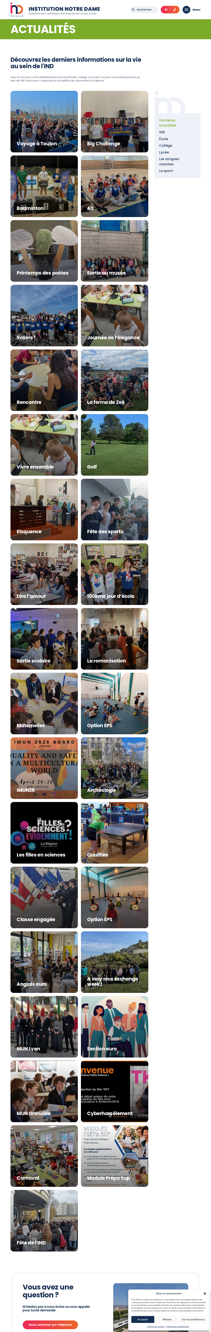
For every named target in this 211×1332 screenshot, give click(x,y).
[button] (204, 1293)
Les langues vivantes (169, 161)
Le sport (166, 171)
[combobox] (144, 9)
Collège (165, 145)
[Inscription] (174, 10)
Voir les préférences (193, 1319)
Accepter (142, 1319)
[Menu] (186, 10)
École (163, 139)
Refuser (167, 1319)
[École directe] (166, 10)
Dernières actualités (167, 123)
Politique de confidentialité (177, 1326)
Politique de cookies (156, 1326)
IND (162, 132)
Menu (196, 10)
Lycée (164, 152)
